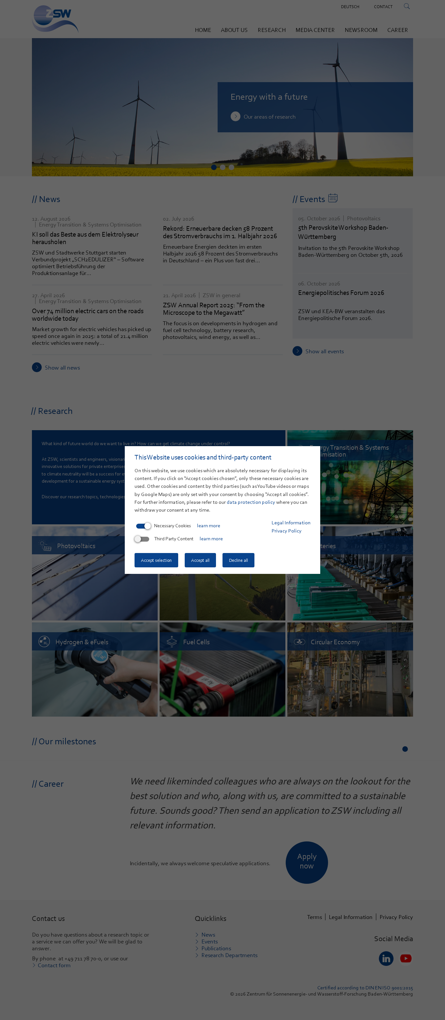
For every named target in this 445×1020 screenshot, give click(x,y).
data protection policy (251, 502)
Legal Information (291, 523)
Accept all (200, 560)
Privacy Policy (287, 531)
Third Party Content (174, 539)
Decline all (238, 560)
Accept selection (156, 560)
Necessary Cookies (172, 526)
